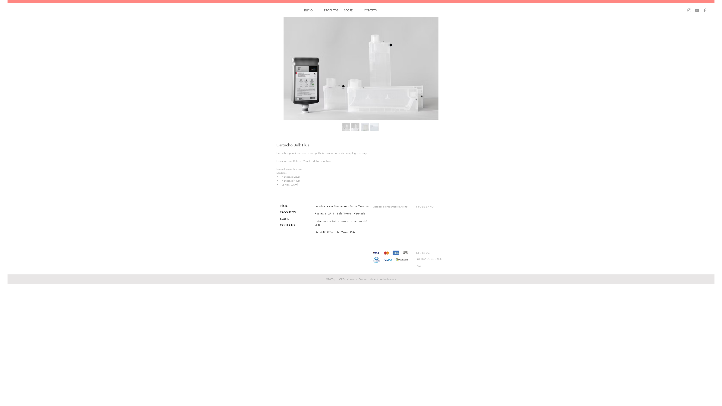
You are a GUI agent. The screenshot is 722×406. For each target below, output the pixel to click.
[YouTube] (697, 10)
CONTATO (285, 225)
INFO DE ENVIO (425, 206)
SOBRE (284, 219)
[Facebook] (704, 10)
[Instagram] (689, 10)
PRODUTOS (285, 212)
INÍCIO (284, 206)
